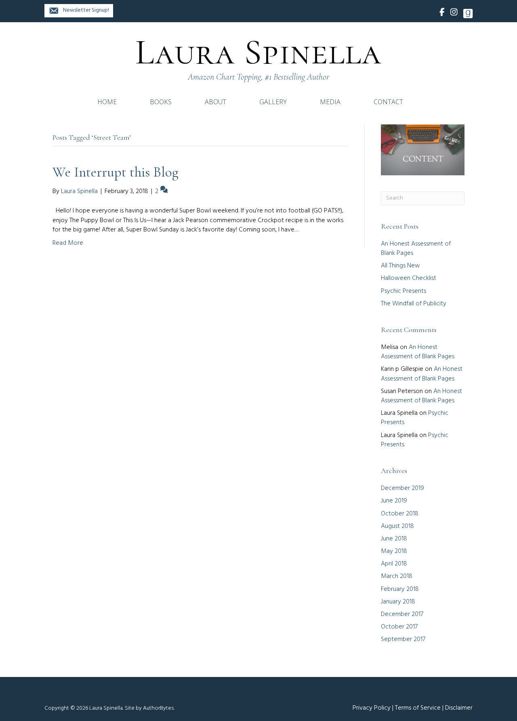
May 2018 (394, 551)
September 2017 (403, 639)
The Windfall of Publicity (413, 303)
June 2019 (394, 501)
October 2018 (399, 514)
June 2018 (394, 539)
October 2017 (399, 627)
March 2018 (396, 576)
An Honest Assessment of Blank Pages (416, 249)
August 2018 (397, 526)
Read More (68, 243)
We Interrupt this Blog (116, 172)
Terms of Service (418, 708)
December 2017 (402, 614)
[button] (78, 10)
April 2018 (394, 564)
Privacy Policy (372, 708)
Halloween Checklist (408, 278)
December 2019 (402, 488)
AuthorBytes (158, 708)
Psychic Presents (403, 291)
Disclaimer (459, 708)
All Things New (400, 266)
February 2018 (400, 589)
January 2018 (398, 602)
